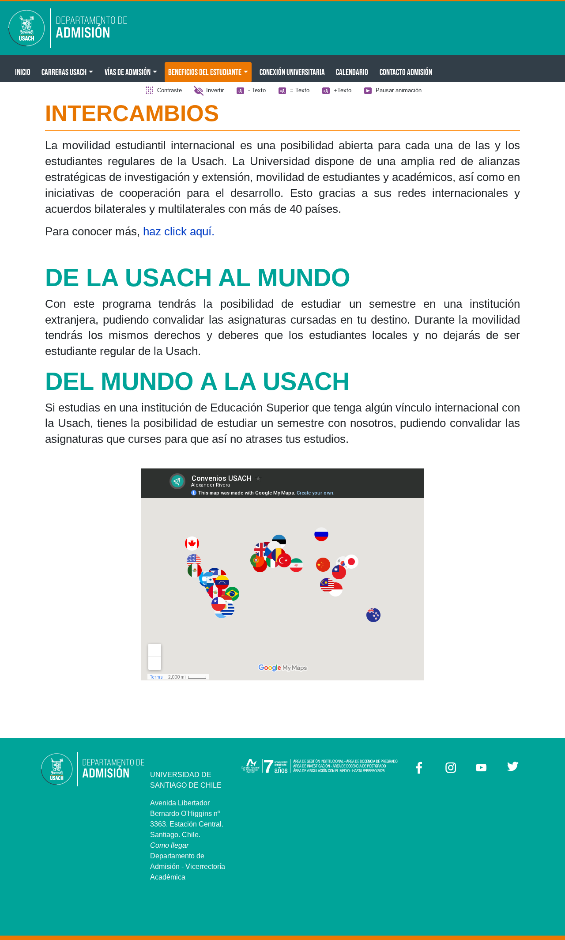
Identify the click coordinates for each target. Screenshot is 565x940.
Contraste (169, 90)
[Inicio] (74, 28)
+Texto (342, 90)
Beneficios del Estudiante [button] (204, 72)
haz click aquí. (180, 231)
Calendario (352, 72)
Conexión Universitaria (292, 72)
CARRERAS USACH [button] (64, 72)
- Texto (257, 90)
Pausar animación (399, 90)
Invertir (215, 90)
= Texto (299, 90)
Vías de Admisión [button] (128, 72)
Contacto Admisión (406, 72)
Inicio (22, 72)
